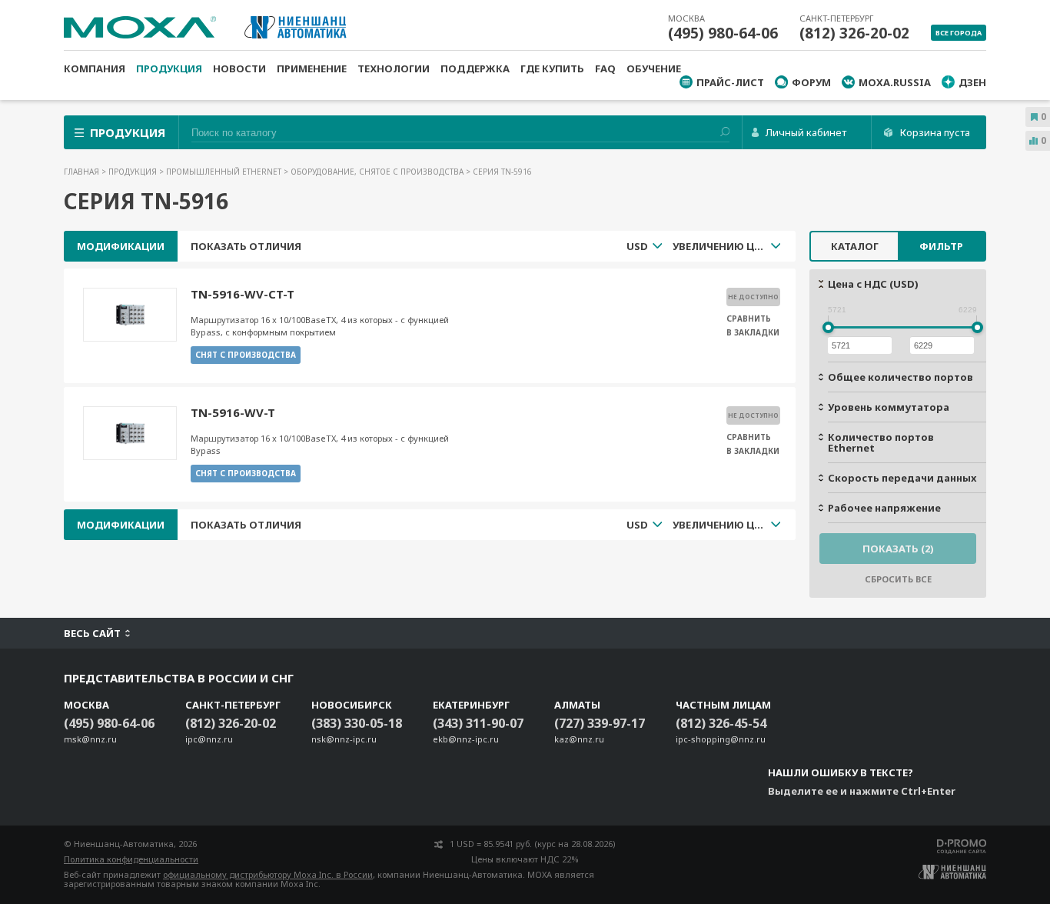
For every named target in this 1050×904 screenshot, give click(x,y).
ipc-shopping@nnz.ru (721, 739)
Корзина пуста (935, 132)
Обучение (653, 68)
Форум (811, 82)
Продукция (169, 68)
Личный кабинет (806, 132)
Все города (958, 33)
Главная (82, 171)
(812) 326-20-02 (854, 33)
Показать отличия (246, 246)
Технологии (393, 68)
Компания (94, 68)
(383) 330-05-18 (356, 723)
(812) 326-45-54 (721, 723)
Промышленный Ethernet (225, 171)
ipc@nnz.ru (209, 739)
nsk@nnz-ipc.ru (344, 739)
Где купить (552, 68)
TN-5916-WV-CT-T (242, 294)
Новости (239, 68)
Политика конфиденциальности (131, 859)
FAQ (605, 68)
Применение (312, 68)
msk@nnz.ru (90, 739)
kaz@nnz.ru (579, 739)
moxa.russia (895, 82)
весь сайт (92, 633)
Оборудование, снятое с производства (378, 171)
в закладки (752, 332)
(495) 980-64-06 (723, 33)
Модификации (120, 246)
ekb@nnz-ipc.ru (466, 739)
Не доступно (753, 296)
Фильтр (941, 246)
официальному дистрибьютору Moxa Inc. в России (268, 874)
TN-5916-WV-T (233, 412)
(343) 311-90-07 (478, 723)
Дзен (972, 82)
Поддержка (475, 68)
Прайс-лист (730, 82)
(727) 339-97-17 (599, 723)
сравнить (748, 318)
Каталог (855, 246)
